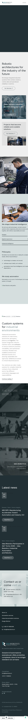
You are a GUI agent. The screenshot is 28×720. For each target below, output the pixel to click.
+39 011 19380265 (6, 676)
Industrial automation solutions (10, 618)
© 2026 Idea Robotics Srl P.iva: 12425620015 (12, 702)
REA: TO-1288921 (13, 706)
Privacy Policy (5, 710)
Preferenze (18, 710)
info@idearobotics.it (12, 594)
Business (4, 507)
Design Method (6, 621)
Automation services (7, 615)
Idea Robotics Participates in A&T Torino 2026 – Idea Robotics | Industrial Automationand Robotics (13, 548)
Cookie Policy (12, 710)
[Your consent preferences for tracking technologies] (25, 717)
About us (4, 612)
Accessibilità (5, 712)
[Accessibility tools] (6, 717)
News (9, 507)
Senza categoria (16, 507)
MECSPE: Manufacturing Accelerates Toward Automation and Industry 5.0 (13, 512)
